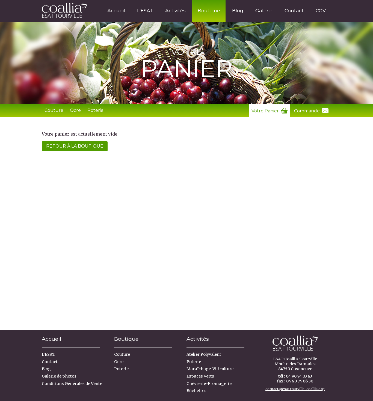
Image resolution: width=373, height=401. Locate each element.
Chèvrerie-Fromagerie (209, 383)
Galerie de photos (59, 376)
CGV (321, 10)
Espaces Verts (200, 376)
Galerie (264, 10)
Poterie (95, 110)
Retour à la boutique (74, 146)
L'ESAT (145, 10)
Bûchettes (196, 390)
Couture (54, 110)
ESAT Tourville (62, 9)
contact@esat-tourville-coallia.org (295, 389)
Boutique (209, 10)
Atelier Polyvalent (204, 354)
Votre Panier (265, 110)
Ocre (75, 110)
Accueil (116, 10)
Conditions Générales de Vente (72, 383)
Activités (175, 10)
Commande (307, 110)
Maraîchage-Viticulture (210, 368)
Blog (237, 10)
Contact (294, 10)
